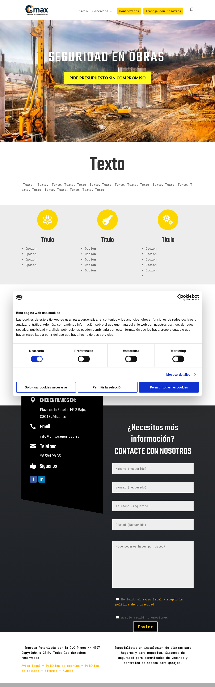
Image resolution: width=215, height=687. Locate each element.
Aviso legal (31, 666)
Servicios (100, 11)
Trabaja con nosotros (163, 11)
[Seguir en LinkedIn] (41, 479)
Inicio (82, 11)
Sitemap (51, 671)
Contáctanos (129, 11)
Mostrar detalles (178, 374)
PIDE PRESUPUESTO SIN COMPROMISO (107, 78)
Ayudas (68, 671)
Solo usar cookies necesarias (46, 387)
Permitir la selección (107, 387)
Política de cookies (63, 666)
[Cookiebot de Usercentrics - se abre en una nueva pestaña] (180, 297)
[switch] (84, 359)
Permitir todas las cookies (169, 387)
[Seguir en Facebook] (33, 479)
